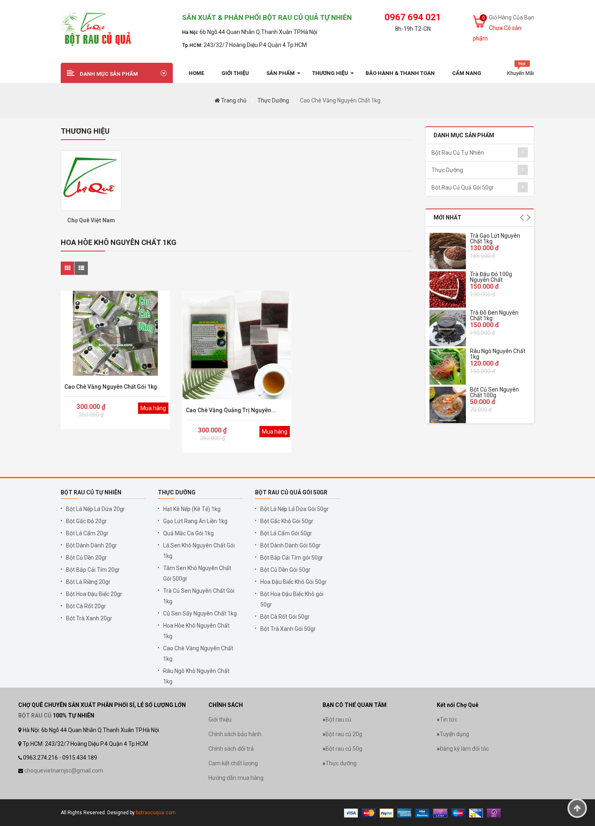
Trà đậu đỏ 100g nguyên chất (491, 277)
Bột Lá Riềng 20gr (88, 582)
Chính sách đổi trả (231, 748)
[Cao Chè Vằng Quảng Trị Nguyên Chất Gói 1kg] (236, 345)
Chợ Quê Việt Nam (91, 220)
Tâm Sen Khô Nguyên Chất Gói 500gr (197, 573)
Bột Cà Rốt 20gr (86, 606)
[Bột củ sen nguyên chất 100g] (447, 405)
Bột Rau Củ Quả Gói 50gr (462, 187)
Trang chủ (233, 100)
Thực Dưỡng (273, 100)
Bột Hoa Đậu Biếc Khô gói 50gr (291, 599)
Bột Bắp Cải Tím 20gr (93, 569)
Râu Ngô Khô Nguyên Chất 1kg (196, 676)
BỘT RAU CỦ (34, 715)
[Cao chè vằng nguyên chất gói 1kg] (115, 333)
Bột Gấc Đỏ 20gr (86, 521)
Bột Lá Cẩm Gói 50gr (286, 533)
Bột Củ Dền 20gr (86, 557)
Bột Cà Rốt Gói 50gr (285, 616)
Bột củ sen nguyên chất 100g (494, 392)
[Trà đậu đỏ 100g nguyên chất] (447, 289)
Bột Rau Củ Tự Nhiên (457, 152)
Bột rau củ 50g (343, 748)
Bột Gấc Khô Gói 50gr (286, 521)
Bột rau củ (338, 719)
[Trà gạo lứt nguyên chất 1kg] (447, 251)
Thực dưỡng (341, 763)
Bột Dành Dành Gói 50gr (290, 545)
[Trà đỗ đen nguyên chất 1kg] (447, 328)
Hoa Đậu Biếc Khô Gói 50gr (293, 582)
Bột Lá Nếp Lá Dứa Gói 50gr (294, 509)
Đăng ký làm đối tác (464, 748)
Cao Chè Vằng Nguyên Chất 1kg (340, 100)
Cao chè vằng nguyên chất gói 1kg (110, 386)
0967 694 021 (413, 17)
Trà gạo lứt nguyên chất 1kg (495, 238)
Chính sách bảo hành (234, 734)
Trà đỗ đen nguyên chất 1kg (494, 315)
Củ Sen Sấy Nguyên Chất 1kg (200, 613)
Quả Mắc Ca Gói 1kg (188, 533)
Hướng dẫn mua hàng (236, 778)
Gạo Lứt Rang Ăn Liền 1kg (195, 521)
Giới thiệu (220, 719)
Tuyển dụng (454, 734)
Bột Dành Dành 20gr (91, 545)
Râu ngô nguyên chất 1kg (497, 354)
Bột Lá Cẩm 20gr (87, 533)
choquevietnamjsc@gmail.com (63, 770)
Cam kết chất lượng (233, 763)
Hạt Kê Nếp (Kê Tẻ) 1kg (192, 509)
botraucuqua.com (156, 812)
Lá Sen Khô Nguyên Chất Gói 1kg (199, 550)
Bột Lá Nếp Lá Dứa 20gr (95, 509)
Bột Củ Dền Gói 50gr (285, 569)
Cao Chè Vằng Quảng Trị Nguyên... (231, 410)
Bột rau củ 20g (343, 734)
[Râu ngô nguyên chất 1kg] (447, 366)
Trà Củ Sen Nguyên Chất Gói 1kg (198, 596)
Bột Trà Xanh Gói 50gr (288, 629)
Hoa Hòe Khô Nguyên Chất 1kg (196, 630)
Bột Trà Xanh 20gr (89, 618)
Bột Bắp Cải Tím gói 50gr (291, 557)
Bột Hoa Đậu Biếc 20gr (94, 594)
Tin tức (448, 719)
